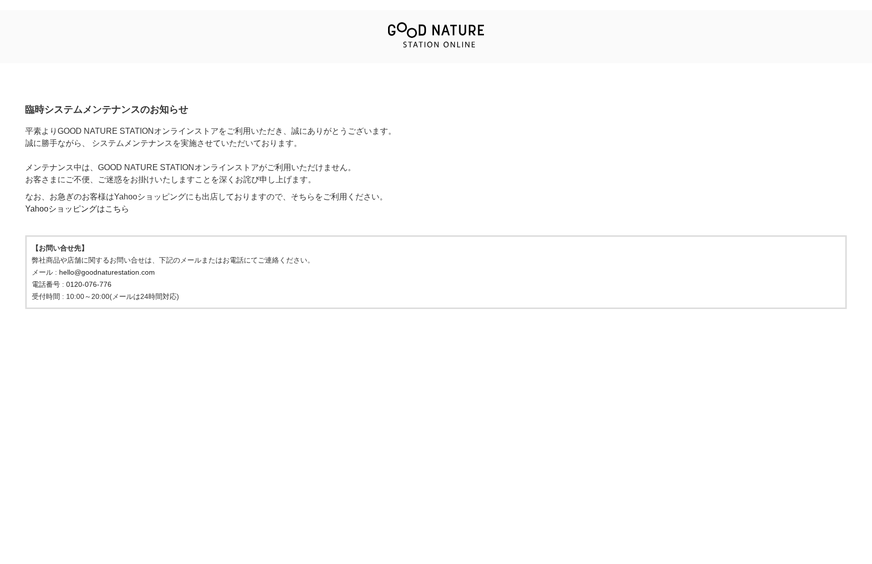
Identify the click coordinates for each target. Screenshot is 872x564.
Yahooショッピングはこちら (77, 208)
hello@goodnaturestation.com (107, 272)
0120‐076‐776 (89, 284)
